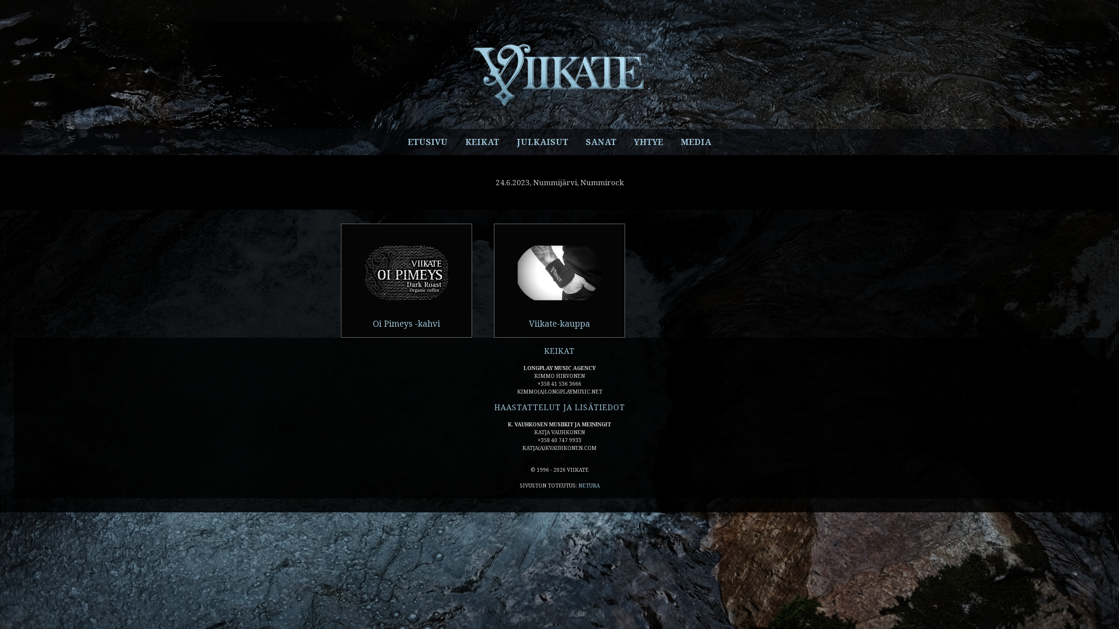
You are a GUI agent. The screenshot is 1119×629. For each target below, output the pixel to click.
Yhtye (648, 142)
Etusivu (428, 142)
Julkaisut (542, 142)
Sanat (601, 142)
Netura (589, 485)
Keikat (482, 142)
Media (696, 142)
